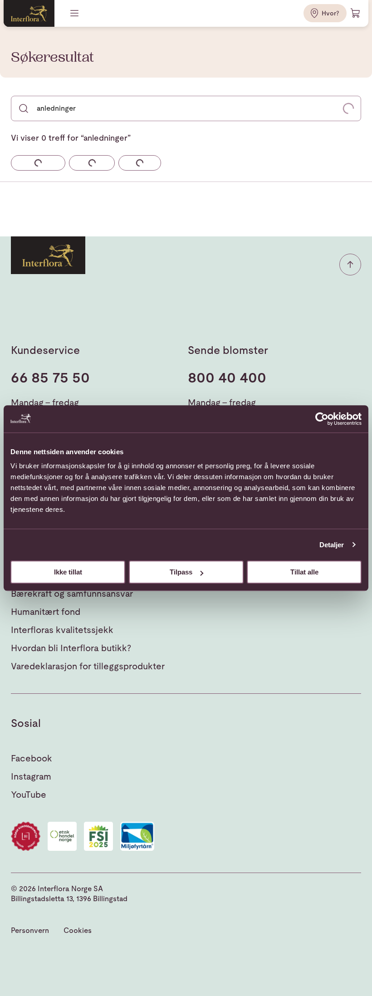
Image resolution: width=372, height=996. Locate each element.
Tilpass (181, 572)
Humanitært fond (45, 612)
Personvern (30, 930)
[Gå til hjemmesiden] (29, 13)
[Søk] (23, 108)
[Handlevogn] (355, 13)
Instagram (31, 776)
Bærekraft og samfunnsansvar (72, 594)
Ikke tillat (68, 572)
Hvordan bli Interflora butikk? (71, 648)
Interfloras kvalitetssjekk (62, 630)
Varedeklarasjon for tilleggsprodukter (88, 666)
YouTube (28, 795)
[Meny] (75, 13)
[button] (350, 264)
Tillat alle (304, 572)
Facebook (31, 758)
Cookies (78, 930)
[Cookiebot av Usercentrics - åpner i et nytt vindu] (322, 419)
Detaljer (331, 545)
